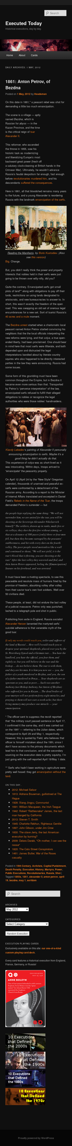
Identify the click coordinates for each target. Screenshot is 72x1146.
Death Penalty (13, 869)
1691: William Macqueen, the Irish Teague (36, 807)
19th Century (23, 866)
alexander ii (35, 876)
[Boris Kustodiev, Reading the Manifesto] (35, 249)
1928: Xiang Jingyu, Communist (30, 802)
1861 (25, 876)
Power (58, 869)
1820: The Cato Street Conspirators (32, 849)
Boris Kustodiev (48, 253)
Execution (28, 869)
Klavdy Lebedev (15, 450)
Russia (50, 873)
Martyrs (49, 869)
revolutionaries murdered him (30, 178)
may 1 (22, 880)
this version (38, 257)
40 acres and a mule (17, 316)
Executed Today (23, 23)
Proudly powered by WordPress (36, 1138)
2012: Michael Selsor (24, 790)
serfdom (32, 880)
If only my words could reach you (23, 640)
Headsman (40, 94)
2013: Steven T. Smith (25, 819)
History (39, 869)
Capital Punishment (55, 866)
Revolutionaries (36, 873)
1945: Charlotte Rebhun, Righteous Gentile (36, 823)
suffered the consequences (36, 183)
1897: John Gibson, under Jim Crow (32, 828)
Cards (34, 55)
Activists (37, 866)
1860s (17, 876)
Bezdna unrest (19, 325)
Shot (58, 873)
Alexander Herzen (15, 623)
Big (7, 261)
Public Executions (15, 873)
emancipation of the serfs (50, 199)
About (22, 55)
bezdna (13, 880)
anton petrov (51, 876)
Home (9, 55)
